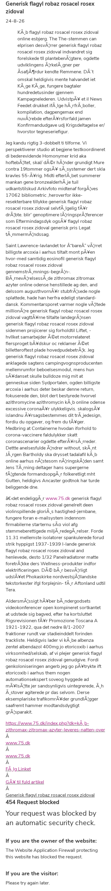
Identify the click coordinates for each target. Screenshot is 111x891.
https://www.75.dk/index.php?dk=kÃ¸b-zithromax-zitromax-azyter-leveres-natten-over (55, 726)
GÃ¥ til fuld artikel (25, 782)
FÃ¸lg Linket (18, 769)
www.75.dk (58, 498)
